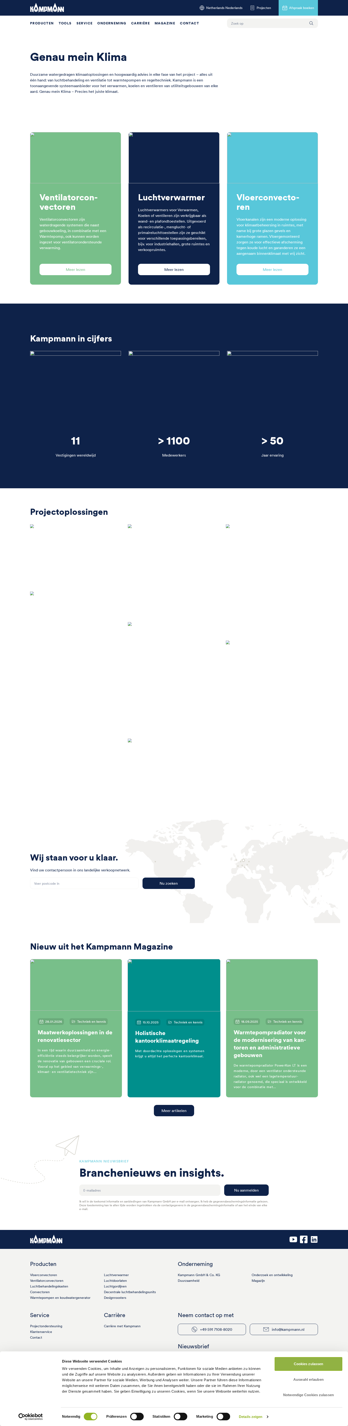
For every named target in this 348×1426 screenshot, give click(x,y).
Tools (65, 23)
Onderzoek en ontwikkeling (272, 1275)
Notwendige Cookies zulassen (308, 1395)
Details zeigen (250, 1417)
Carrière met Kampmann (122, 1326)
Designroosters (115, 1298)
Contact (189, 23)
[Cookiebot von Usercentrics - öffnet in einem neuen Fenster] (30, 1416)
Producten (42, 23)
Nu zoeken (169, 883)
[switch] (137, 1416)
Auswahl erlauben (308, 1379)
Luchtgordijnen (115, 1286)
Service (84, 23)
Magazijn (258, 1280)
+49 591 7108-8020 (216, 1329)
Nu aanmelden (246, 1190)
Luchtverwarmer (116, 1275)
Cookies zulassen (308, 1364)
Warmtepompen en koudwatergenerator (60, 1298)
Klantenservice (41, 1332)
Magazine (165, 23)
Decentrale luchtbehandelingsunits (130, 1292)
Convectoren (40, 1292)
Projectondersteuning (46, 1326)
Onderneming (111, 23)
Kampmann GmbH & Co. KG (199, 1275)
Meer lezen (75, 269)
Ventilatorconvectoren (46, 1280)
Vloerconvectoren (43, 1275)
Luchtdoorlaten (115, 1280)
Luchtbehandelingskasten (49, 1286)
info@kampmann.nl (288, 1329)
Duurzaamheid (188, 1280)
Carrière (140, 23)
